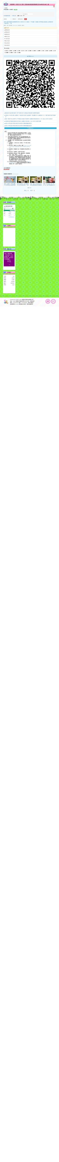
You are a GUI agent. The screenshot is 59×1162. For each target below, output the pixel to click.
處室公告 (7, 27)
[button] (28, 187)
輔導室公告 (7, 36)
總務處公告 (7, 34)
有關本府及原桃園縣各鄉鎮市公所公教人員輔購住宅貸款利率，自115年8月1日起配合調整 (23, 121)
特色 (14, 52)
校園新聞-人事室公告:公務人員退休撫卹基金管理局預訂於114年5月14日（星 (29, 4)
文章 (42, 50)
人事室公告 (14, 15)
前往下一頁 (33, 190)
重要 (18, 50)
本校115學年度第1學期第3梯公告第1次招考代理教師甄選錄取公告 (18, 125)
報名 (9, 50)
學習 (33, 50)
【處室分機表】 (30, 302)
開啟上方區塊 (54, 6)
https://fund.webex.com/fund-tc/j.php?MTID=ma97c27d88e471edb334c (20, 146)
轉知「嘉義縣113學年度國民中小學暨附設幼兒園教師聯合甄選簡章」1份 (10, 185)
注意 (45, 50)
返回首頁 (48, 301)
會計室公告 (7, 40)
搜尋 (23, 15)
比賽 (18, 52)
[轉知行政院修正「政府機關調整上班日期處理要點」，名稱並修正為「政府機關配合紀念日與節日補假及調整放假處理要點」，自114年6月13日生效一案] (23, 179)
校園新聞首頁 (7, 15)
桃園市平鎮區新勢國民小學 (27, 299)
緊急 (21, 50)
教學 (5, 50)
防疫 (25, 50)
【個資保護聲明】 (30, 304)
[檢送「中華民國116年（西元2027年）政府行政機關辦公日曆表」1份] (49, 179)
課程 (49, 50)
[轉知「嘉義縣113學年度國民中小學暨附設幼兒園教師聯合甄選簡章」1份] (10, 179)
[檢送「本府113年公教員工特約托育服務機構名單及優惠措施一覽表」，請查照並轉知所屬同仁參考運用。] (36, 179)
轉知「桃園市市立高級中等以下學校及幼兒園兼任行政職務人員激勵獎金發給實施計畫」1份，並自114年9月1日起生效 (28, 118)
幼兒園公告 (7, 45)
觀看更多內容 (31, 128)
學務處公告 (7, 32)
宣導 (29, 50)
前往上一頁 (26, 190)
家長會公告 (7, 43)
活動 (10, 52)
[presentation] (5, 180)
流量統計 (9, 272)
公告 (37, 50)
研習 (5, 52)
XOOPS (17, 299)
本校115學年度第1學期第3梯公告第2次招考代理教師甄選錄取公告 (18, 123)
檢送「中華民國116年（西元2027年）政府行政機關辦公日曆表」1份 (49, 185)
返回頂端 (53, 301)
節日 (53, 50)
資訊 (13, 50)
